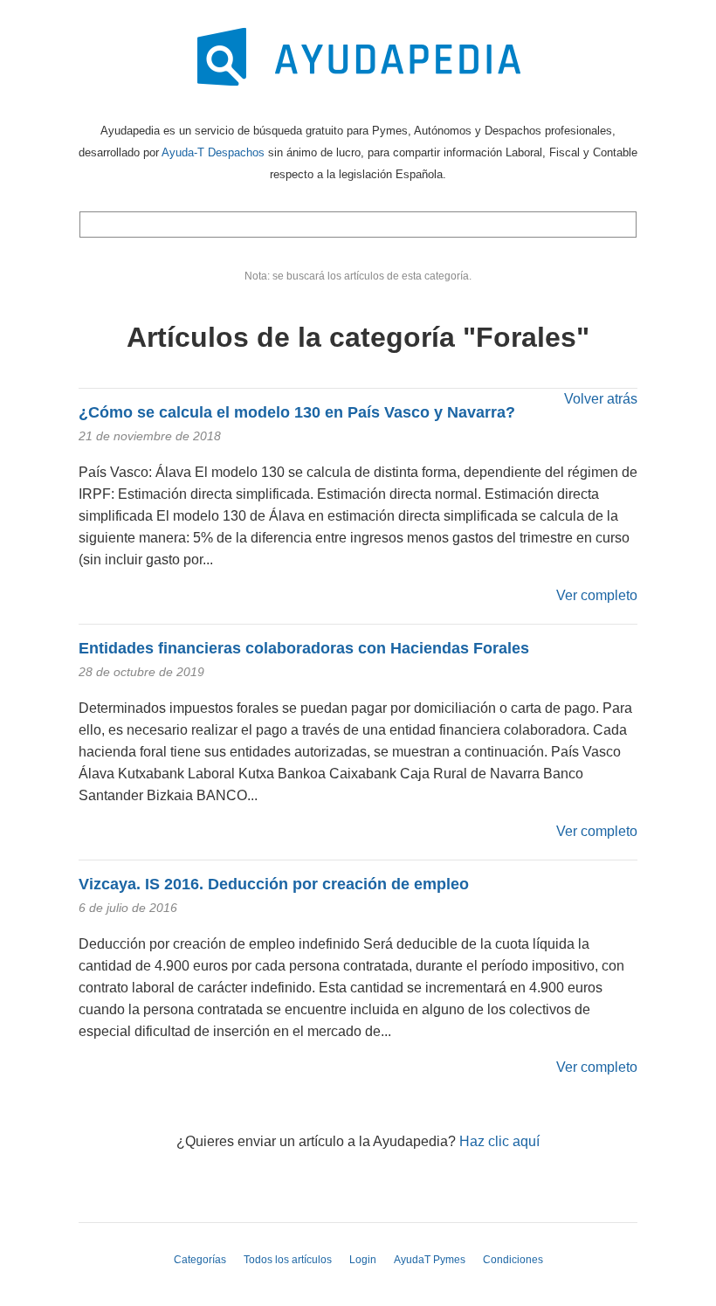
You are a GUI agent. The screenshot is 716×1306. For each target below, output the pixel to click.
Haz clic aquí (499, 1141)
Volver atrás (600, 398)
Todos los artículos (288, 1260)
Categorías (200, 1260)
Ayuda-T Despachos (213, 152)
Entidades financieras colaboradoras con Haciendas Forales (304, 648)
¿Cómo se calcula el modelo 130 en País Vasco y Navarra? (297, 412)
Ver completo (596, 595)
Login (362, 1260)
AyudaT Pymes (429, 1260)
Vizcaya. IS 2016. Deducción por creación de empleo (274, 884)
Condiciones (513, 1260)
